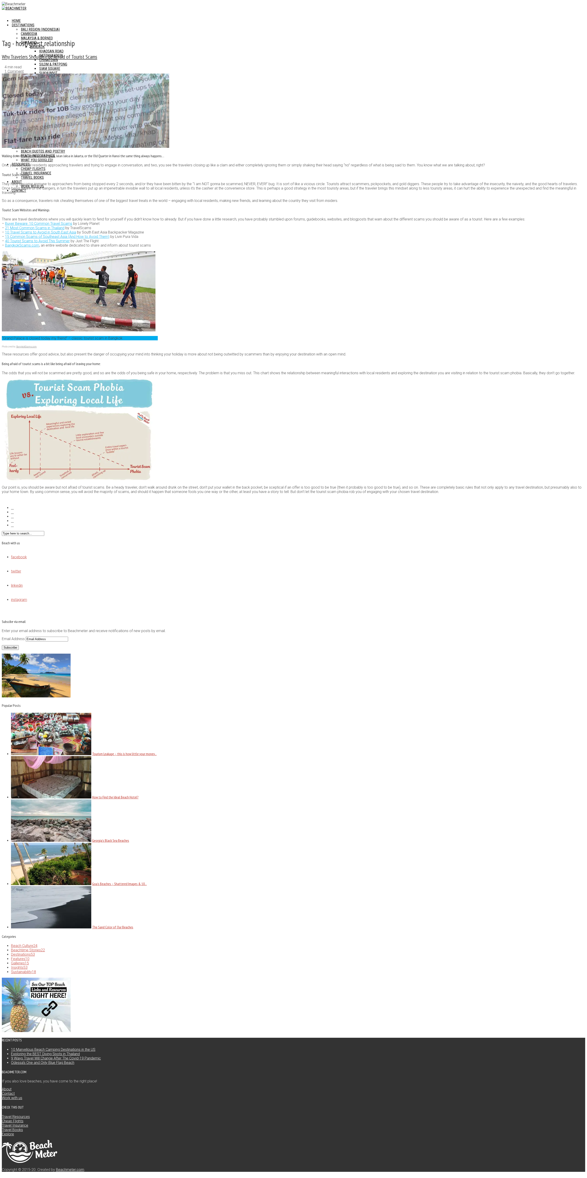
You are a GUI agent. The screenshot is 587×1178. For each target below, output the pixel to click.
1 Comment (14, 71)
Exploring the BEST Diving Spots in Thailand (45, 1054)
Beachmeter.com (70, 1169)
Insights (19, 967)
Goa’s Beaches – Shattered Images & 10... (119, 883)
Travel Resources (16, 1117)
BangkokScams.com (22, 245)
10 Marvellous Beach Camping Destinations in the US (53, 1049)
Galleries (20, 963)
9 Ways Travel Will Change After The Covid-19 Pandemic (56, 1058)
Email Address (14, 639)
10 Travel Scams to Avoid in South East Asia (40, 232)
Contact (19, 190)
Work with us (12, 1098)
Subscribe (10, 647)
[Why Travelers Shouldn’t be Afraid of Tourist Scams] (85, 146)
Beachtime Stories (28, 950)
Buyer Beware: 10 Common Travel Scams (38, 223)
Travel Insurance (15, 1125)
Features (20, 959)
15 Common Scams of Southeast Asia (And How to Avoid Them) (57, 236)
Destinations (23, 954)
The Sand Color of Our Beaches (112, 927)
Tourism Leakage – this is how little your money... (124, 753)
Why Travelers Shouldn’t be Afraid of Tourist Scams (49, 56)
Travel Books (12, 1130)
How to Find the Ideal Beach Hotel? (115, 797)
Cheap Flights (12, 1121)
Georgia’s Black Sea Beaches (110, 840)
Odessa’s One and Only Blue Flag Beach (42, 1062)
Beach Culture (24, 946)
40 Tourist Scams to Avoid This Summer (37, 241)
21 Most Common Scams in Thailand (34, 228)
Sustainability (23, 972)
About (6, 1089)
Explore (8, 1134)
